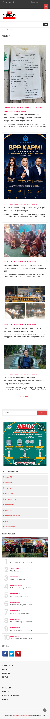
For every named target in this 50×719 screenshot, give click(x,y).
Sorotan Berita (14, 111)
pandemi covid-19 (12, 516)
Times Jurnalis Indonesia (20, 715)
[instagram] (18, 654)
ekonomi (8, 482)
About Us (6, 669)
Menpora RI (9, 510)
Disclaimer (6, 688)
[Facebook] (5, 654)
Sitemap (5, 692)
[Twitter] (11, 654)
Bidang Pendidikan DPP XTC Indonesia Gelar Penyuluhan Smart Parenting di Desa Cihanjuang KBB (25, 268)
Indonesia (9, 494)
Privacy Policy (8, 665)
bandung (7, 108)
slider (6, 111)
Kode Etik (6, 673)
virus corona (10, 527)
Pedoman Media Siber (10, 696)
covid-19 (8, 477)
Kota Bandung (37, 108)
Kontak (5, 677)
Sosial (23, 111)
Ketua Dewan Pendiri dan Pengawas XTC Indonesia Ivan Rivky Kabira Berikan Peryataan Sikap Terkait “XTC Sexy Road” (24, 381)
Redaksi (5, 699)
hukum (8, 488)
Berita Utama (16, 108)
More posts (25, 396)
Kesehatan (9, 505)
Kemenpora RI (10, 499)
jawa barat (26, 108)
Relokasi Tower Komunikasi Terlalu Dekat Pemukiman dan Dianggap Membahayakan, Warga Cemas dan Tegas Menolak (22, 118)
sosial (7, 521)
